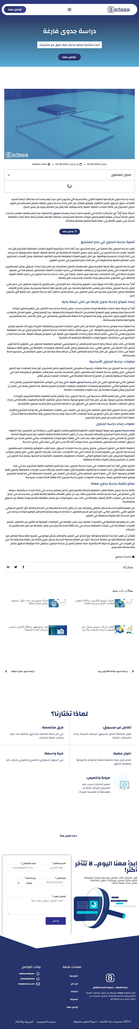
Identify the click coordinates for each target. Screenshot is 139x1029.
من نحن (74, 984)
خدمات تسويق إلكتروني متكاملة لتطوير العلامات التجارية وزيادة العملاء (94, 602)
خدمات (120, 993)
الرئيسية (74, 976)
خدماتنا (74, 991)
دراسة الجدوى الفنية (81, 382)
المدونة (74, 999)
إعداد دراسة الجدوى (124, 430)
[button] (69, 9)
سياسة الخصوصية (46, 1021)
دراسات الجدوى (61, 213)
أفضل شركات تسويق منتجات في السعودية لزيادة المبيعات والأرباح (97, 628)
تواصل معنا (72, 1007)
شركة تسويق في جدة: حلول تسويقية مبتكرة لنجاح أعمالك (29, 602)
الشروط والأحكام (24, 1021)
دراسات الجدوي (123, 557)
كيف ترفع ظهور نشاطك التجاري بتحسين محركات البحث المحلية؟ (28, 628)
